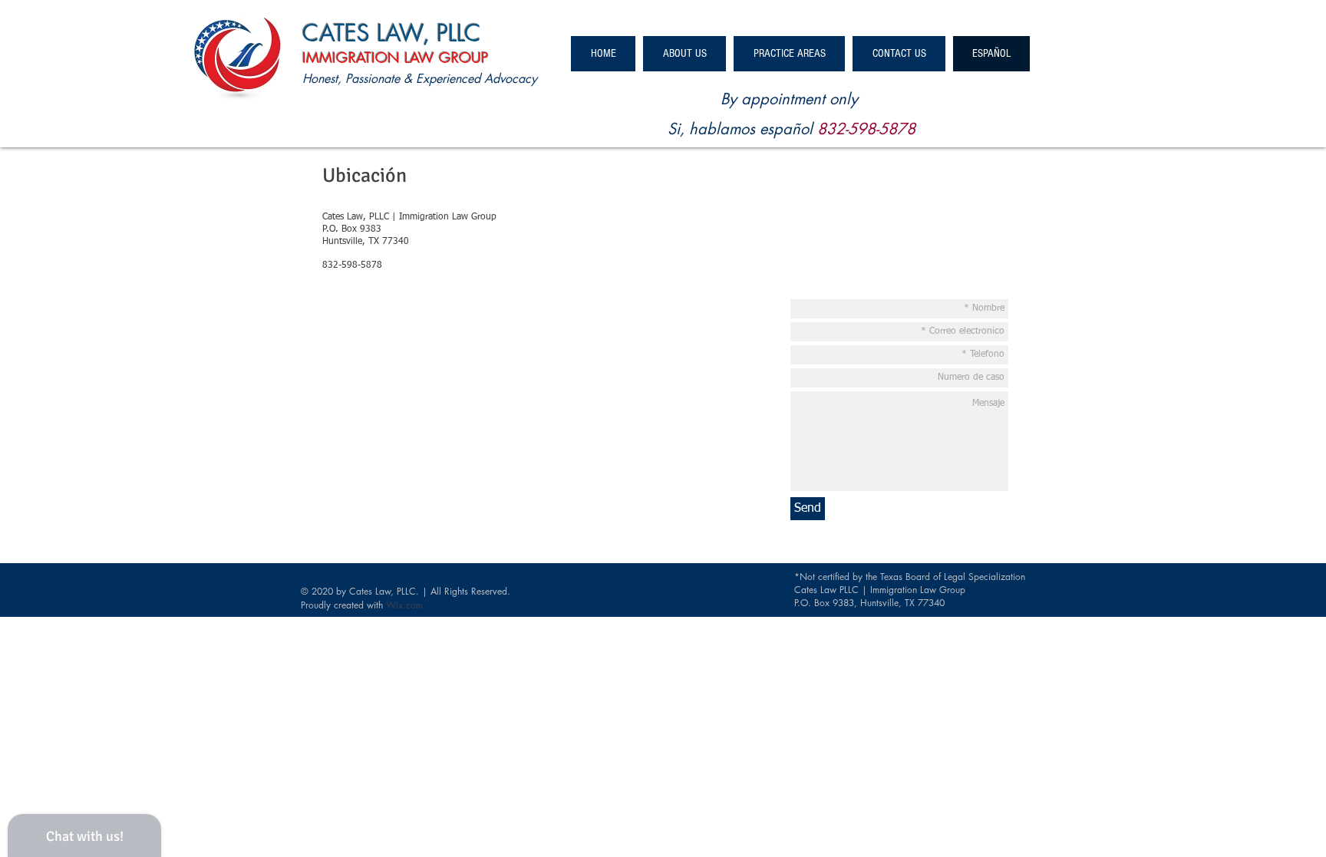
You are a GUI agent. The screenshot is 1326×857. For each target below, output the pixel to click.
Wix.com (404, 604)
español (786, 129)
